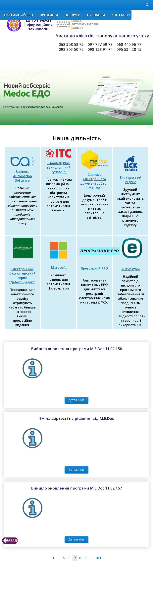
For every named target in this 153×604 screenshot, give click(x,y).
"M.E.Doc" (94, 188)
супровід (58, 172)
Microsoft (58, 267)
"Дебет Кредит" (22, 282)
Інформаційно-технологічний (59, 165)
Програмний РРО (18, 15)
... (59, 558)
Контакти (121, 15)
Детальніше (65, 120)
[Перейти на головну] (51, 24)
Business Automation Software (22, 176)
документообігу (93, 183)
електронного (94, 179)
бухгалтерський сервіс (22, 275)
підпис (130, 182)
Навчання (96, 15)
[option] (76, 97)
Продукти (49, 15)
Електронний (130, 177)
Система (94, 174)
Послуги (72, 15)
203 (98, 558)
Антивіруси (131, 269)
